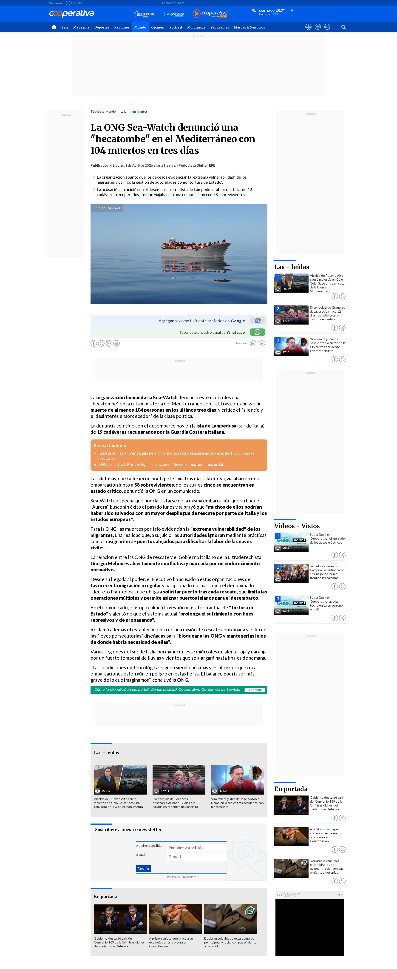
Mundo (140, 27)
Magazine (81, 27)
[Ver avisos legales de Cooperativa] (308, 31)
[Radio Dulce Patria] (144, 14)
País (64, 27)
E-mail (140, 854)
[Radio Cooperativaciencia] (173, 14)
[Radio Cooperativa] (210, 13)
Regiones (121, 27)
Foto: (97, 208)
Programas (219, 27)
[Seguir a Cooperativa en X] (73, 3)
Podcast (175, 27)
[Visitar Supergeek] (327, 31)
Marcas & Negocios (249, 27)
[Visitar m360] (318, 31)
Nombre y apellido (149, 845)
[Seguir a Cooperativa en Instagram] (79, 3)
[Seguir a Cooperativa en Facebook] (68, 3)
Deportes (101, 27)
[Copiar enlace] (262, 343)
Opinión (157, 27)
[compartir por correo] (253, 343)
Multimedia (196, 27)
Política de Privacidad (181, 877)
